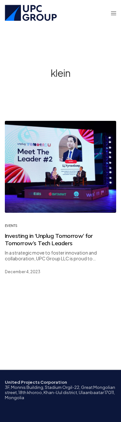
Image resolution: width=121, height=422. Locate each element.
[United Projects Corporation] (31, 13)
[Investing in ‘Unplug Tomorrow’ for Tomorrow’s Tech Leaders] (60, 167)
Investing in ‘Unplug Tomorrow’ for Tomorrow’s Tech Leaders (49, 239)
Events (11, 226)
